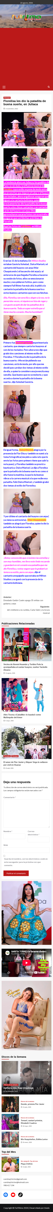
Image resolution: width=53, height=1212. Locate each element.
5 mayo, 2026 (9, 720)
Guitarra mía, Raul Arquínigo (18, 1088)
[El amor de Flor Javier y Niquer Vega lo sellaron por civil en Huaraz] (27, 742)
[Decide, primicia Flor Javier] (10, 1104)
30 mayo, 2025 (27, 1126)
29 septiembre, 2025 (11, 1091)
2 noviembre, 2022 (12, 109)
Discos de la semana (11, 1085)
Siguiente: (28, 610)
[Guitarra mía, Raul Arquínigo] (27, 1077)
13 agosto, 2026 (10, 673)
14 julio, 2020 (27, 1167)
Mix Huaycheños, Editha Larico (34, 1139)
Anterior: (23, 600)
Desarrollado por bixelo (39, 1208)
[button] (4, 87)
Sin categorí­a (25, 1161)
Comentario (9, 797)
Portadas (7, 658)
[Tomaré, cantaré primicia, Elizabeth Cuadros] (10, 1122)
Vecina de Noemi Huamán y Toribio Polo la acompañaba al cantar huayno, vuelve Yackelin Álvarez (25, 667)
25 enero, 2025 (27, 1142)
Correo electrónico (33, 833)
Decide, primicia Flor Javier (32, 1104)
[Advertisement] (26, 55)
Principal (7, 97)
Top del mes (34, 1161)
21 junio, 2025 (27, 1107)
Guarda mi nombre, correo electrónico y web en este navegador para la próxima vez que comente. (26, 862)
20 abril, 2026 (9, 768)
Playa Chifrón (27, 1164)
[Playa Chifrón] (10, 1164)
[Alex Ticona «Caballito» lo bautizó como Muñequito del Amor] (27, 695)
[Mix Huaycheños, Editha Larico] (10, 1139)
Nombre (7, 831)
